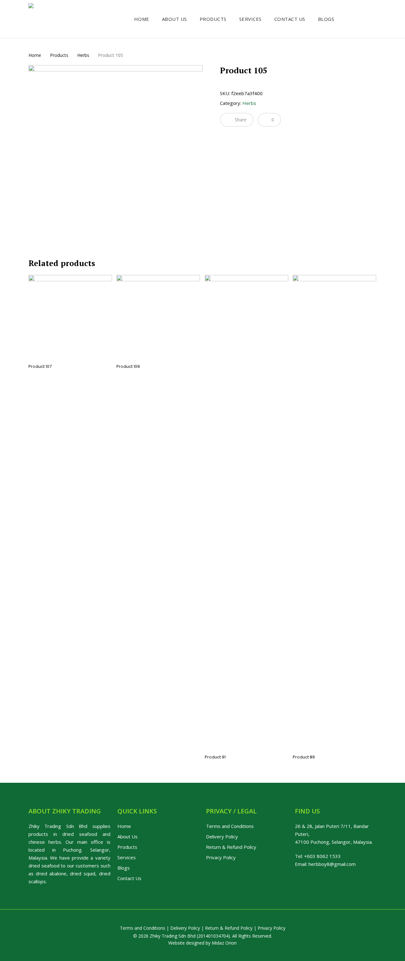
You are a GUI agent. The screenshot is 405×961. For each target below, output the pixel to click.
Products (59, 55)
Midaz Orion (224, 943)
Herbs (83, 55)
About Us (127, 836)
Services (126, 857)
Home (34, 55)
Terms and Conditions (230, 826)
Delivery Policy (222, 836)
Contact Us (129, 878)
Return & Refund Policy (231, 847)
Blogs (123, 868)
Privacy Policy (221, 857)
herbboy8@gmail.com (332, 864)
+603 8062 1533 (322, 856)
